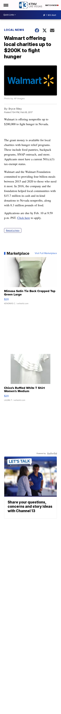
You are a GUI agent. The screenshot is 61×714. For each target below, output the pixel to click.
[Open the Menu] (6, 5)
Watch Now (51, 5)
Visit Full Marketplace (46, 253)
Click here (23, 218)
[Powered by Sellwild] (52, 453)
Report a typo (12, 230)
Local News (14, 30)
